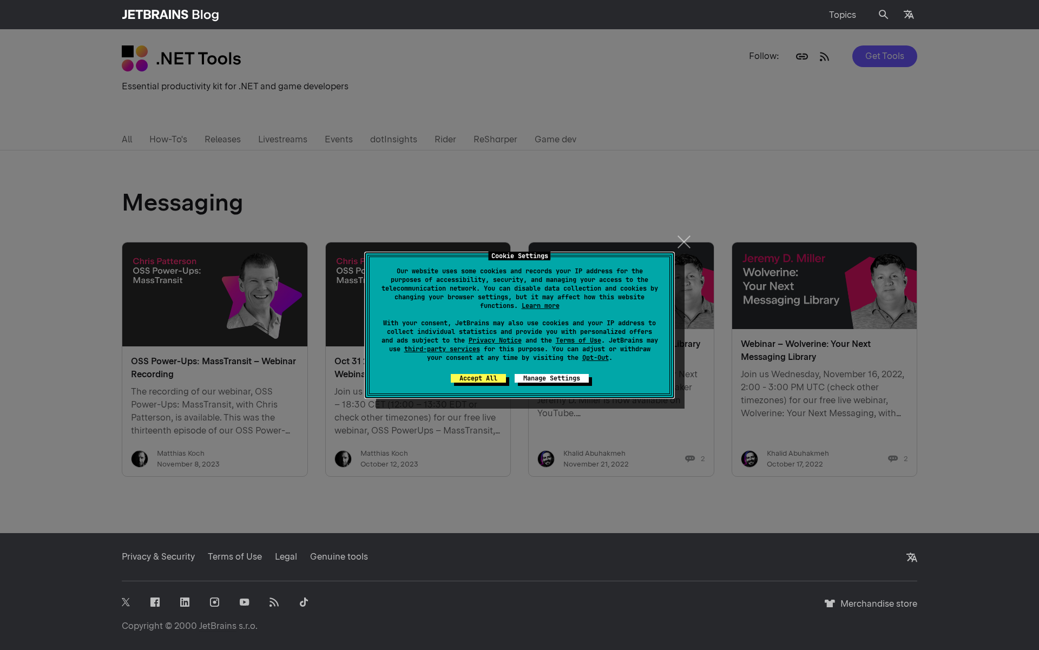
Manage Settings (551, 378)
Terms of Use (578, 340)
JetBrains (217, 626)
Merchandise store (875, 609)
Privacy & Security (158, 556)
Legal (286, 556)
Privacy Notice (495, 340)
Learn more (541, 305)
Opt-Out (595, 357)
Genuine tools (339, 556)
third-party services (442, 349)
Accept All (478, 378)
